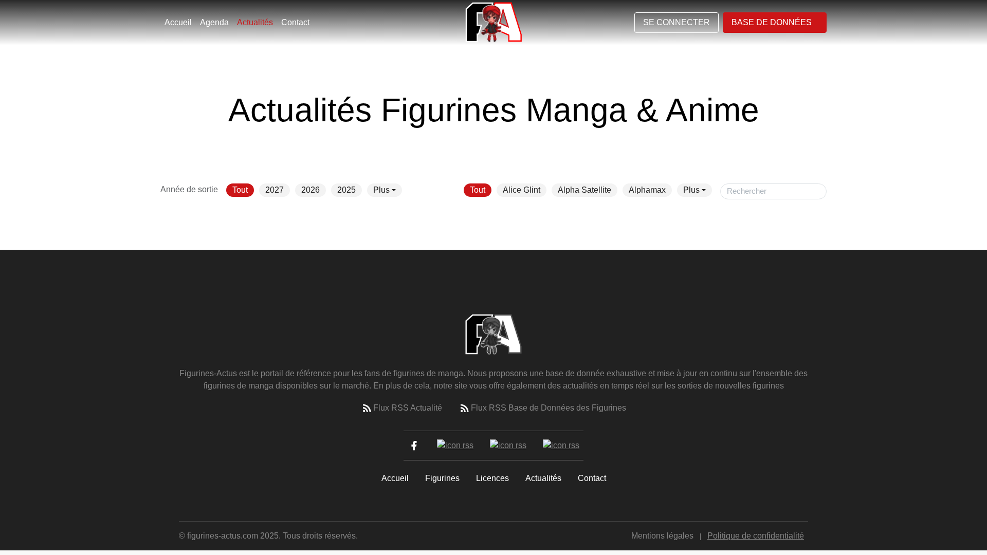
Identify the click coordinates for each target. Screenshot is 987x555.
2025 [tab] (346, 190)
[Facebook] (414, 445)
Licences (492, 478)
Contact (295, 22)
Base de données (772, 22)
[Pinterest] (561, 445)
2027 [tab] (274, 190)
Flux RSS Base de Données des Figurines (548, 407)
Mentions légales (662, 535)
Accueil (178, 22)
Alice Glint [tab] (521, 190)
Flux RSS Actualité (407, 407)
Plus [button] (381, 190)
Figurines (442, 478)
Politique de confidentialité (755, 535)
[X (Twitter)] (455, 445)
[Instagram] (508, 445)
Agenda (214, 22)
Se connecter (676, 22)
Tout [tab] (240, 190)
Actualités (255, 22)
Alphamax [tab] (647, 190)
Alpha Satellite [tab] (584, 190)
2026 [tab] (310, 190)
